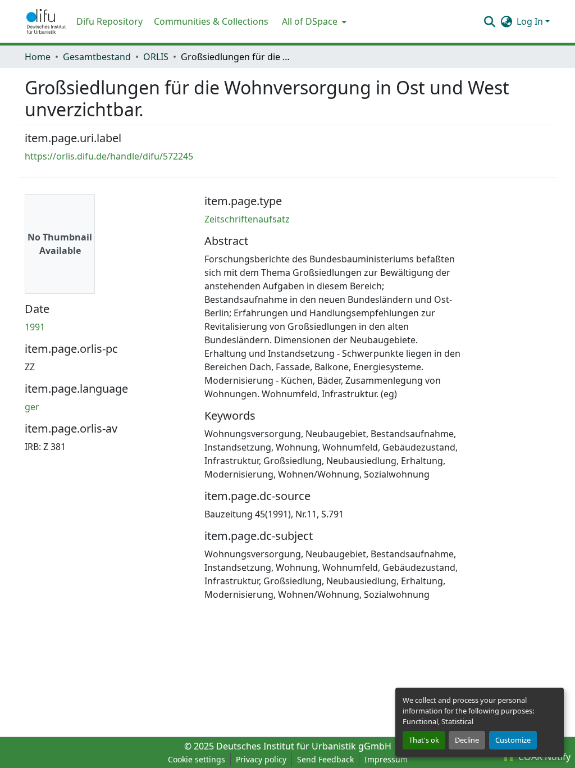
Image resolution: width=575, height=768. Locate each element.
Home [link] (38, 57)
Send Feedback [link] (325, 759)
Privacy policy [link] (261, 759)
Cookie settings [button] (196, 759)
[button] (46, 21)
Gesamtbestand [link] (97, 57)
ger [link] (32, 407)
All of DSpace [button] (309, 21)
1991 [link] (35, 327)
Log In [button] (531, 21)
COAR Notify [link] (543, 757)
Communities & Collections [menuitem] (211, 21)
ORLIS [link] (155, 57)
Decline (467, 740)
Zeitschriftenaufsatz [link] (247, 219)
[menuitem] (313, 21)
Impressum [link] (386, 759)
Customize (513, 740)
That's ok (424, 740)
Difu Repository (109, 21)
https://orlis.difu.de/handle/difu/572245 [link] (109, 156)
